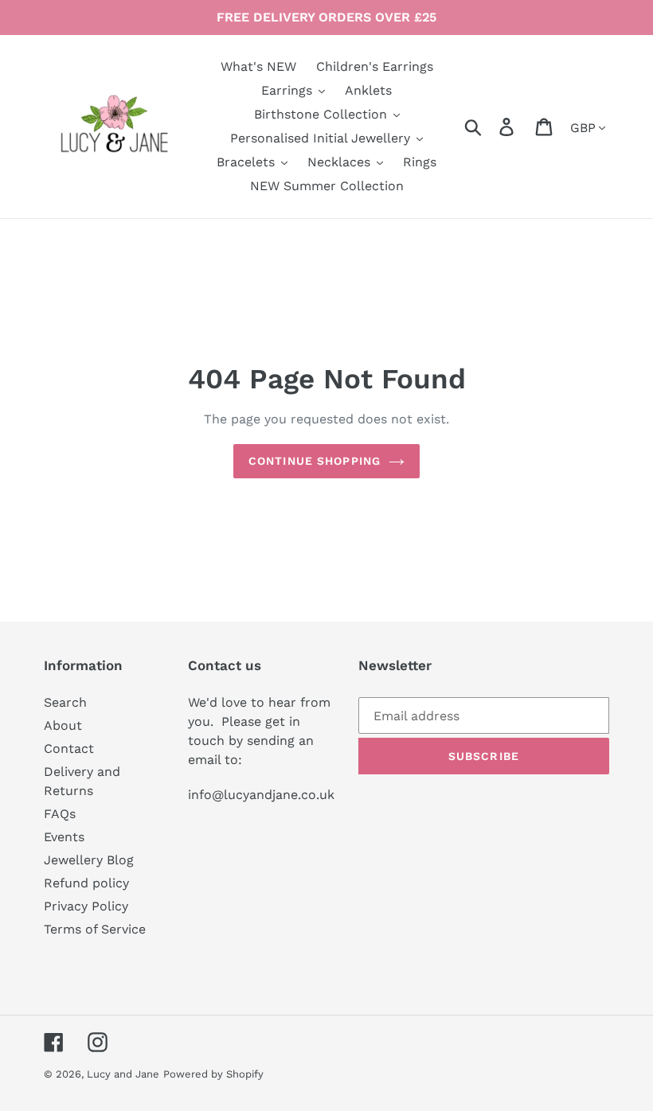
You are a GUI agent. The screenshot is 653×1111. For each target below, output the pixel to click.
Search (65, 702)
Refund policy (86, 883)
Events (64, 836)
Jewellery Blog (89, 859)
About (63, 725)
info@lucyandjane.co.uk (261, 794)
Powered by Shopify (213, 1074)
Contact (69, 748)
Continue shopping (314, 460)
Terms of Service (95, 929)
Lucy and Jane (123, 1074)
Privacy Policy (86, 906)
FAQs (60, 813)
